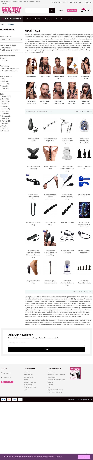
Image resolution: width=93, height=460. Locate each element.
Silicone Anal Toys (72, 102)
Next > (89, 111)
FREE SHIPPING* (32, 25)
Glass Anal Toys (72, 77)
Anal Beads (31, 76)
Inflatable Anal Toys (31, 102)
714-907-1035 (62, 2)
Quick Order (71, 19)
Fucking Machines (30, 382)
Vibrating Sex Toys (30, 387)
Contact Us (59, 19)
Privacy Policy (52, 377)
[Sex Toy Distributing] (11, 10)
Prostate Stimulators (58, 102)
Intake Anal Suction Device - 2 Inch (67, 283)
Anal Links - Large (67, 222)
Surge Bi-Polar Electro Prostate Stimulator (84, 225)
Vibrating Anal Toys (86, 102)
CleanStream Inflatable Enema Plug (67, 197)
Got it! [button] (84, 456)
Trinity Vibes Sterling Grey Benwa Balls (84, 141)
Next (88, 292)
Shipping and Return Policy (56, 379)
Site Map (50, 382)
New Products (28, 374)
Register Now (71, 10)
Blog (49, 387)
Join (46, 349)
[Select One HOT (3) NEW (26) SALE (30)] (11, 39)
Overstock (27, 372)
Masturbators (28, 384)
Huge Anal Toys (85, 77)
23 (85, 111)
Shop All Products (13, 19)
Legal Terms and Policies (55, 390)
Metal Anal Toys (45, 102)
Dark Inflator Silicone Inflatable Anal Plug (50, 253)
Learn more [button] (58, 456)
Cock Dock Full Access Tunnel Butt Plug (67, 169)
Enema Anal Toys (59, 77)
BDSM (26, 379)
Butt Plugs (45, 76)
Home (29, 19)
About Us (38, 19)
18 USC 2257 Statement (55, 392)
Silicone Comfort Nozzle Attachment (50, 197)
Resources (48, 19)
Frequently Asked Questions (56, 374)
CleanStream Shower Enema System (67, 141)
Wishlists (50, 384)
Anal (25, 390)
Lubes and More (29, 377)
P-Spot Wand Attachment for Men (33, 197)
